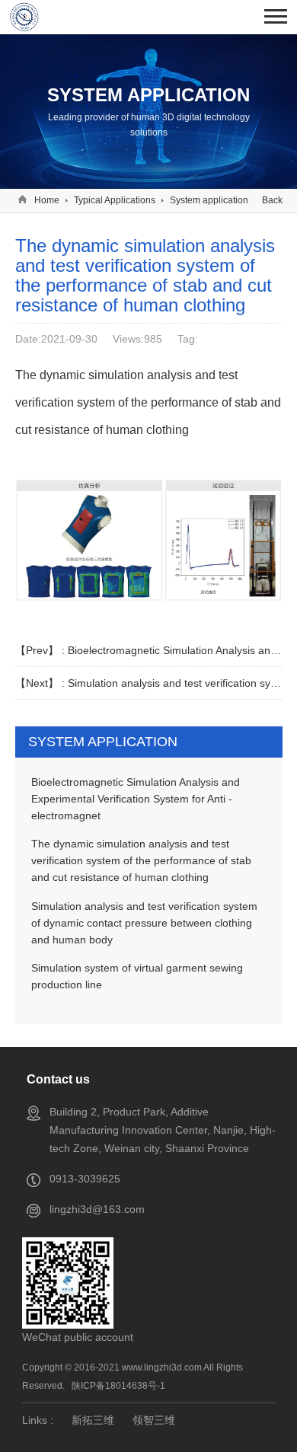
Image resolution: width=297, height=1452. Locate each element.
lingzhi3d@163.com (97, 1209)
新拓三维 (93, 1420)
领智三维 (154, 1420)
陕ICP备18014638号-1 (118, 1385)
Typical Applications (114, 200)
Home (46, 200)
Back (272, 200)
